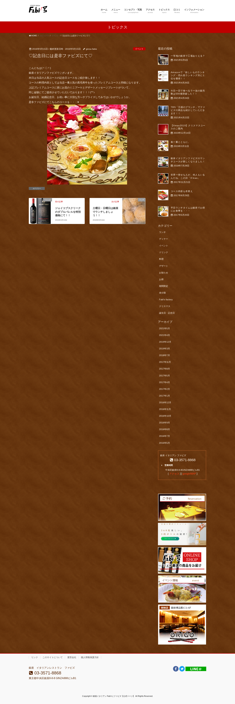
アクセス (174, 473)
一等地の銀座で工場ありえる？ (188, 56)
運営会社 (71, 657)
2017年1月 (164, 395)
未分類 (162, 292)
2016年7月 (164, 436)
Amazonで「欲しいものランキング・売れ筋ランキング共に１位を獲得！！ (188, 75)
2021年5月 (164, 328)
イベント (139, 49)
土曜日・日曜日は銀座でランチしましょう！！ (105, 212)
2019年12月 (165, 342)
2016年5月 (164, 443)
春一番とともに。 (180, 142)
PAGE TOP (226, 680)
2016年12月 (165, 402)
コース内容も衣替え (182, 191)
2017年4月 (164, 382)
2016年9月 (164, 422)
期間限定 (163, 286)
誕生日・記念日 (167, 313)
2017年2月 (164, 389)
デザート (163, 266)
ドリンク (163, 252)
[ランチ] (133, 206)
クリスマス (164, 306)
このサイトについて (53, 657)
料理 (161, 259)
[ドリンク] (40, 209)
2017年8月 (164, 368)
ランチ (162, 232)
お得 (161, 279)
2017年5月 (164, 375)
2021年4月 (164, 335)
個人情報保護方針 (90, 657)
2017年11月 (165, 362)
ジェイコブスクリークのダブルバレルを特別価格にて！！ (68, 212)
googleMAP (189, 473)
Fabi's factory (166, 299)
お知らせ (163, 272)
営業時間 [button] (168, 465)
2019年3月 (164, 348)
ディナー (163, 239)
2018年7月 (164, 355)
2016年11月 (165, 409)
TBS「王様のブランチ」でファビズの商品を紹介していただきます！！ (188, 110)
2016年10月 (165, 416)
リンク (34, 657)
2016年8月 (164, 429)
